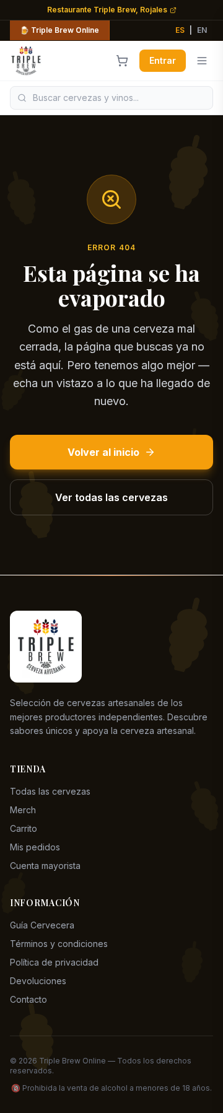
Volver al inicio (103, 452)
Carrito (23, 828)
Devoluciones (38, 981)
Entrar (162, 60)
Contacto (28, 999)
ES (180, 30)
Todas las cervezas (50, 791)
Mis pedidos (35, 847)
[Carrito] (122, 60)
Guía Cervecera (42, 925)
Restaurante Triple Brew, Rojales (107, 9)
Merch (23, 810)
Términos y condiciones (59, 943)
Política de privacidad (54, 962)
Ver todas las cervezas (111, 497)
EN (202, 30)
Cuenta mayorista (45, 865)
